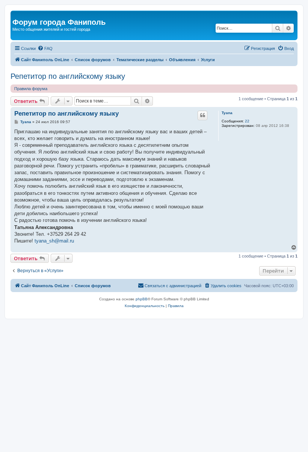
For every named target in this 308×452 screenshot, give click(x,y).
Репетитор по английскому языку (68, 76)
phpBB (142, 299)
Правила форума (30, 88)
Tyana (227, 113)
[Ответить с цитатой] (202, 115)
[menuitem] (45, 48)
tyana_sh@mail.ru (54, 241)
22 (247, 121)
